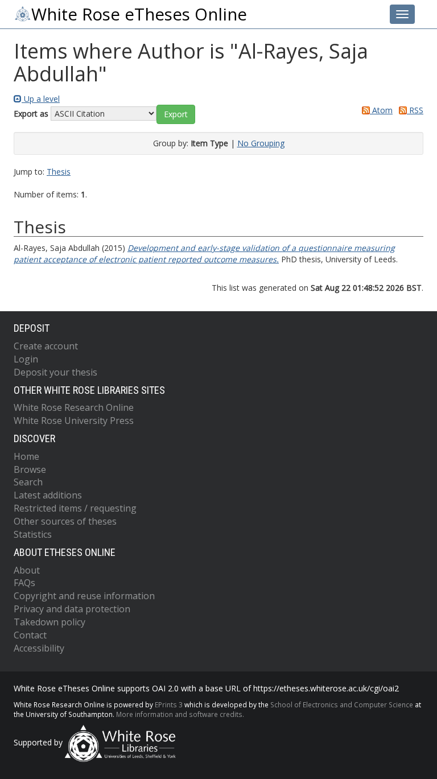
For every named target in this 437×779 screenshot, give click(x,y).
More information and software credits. (180, 714)
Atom (381, 110)
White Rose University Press (74, 420)
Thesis (59, 171)
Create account (46, 346)
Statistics (33, 534)
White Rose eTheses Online (139, 14)
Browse (30, 469)
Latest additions (48, 495)
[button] (175, 114)
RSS (415, 110)
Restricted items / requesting (75, 508)
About (27, 570)
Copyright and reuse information (84, 596)
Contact (30, 635)
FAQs (24, 582)
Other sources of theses (65, 521)
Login (26, 359)
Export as (31, 113)
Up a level (41, 98)
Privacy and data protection (72, 609)
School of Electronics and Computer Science (341, 704)
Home (26, 456)
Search (28, 482)
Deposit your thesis (55, 372)
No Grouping (261, 143)
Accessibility (39, 648)
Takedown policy (49, 622)
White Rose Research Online (74, 407)
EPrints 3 (169, 704)
